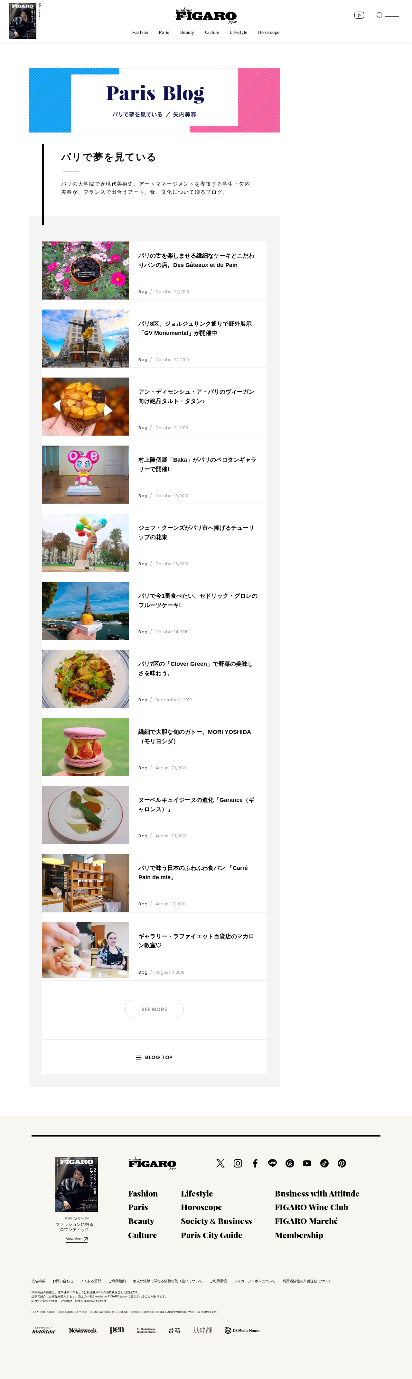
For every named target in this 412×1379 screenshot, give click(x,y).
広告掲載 (38, 1281)
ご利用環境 (218, 1281)
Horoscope (269, 32)
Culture (212, 32)
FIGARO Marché (306, 1220)
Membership (299, 1234)
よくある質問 (90, 1281)
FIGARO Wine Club (311, 1206)
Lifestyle (239, 32)
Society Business (216, 1220)
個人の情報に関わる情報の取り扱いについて (167, 1281)
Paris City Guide (211, 1234)
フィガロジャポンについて (255, 1281)
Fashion (140, 32)
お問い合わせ (62, 1281)
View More (74, 1239)
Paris (164, 32)
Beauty (187, 32)
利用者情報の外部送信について (307, 1281)
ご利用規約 (117, 1281)
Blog (142, 291)
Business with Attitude (317, 1193)
